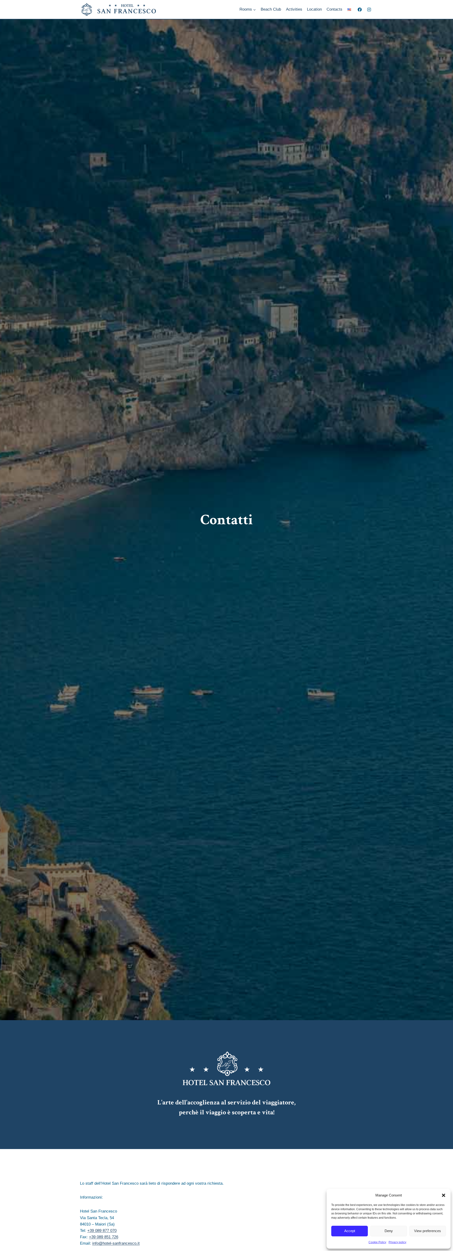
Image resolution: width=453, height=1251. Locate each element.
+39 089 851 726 (103, 1237)
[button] (443, 1195)
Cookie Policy (377, 1242)
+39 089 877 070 (102, 1230)
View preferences (427, 1231)
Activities (294, 9)
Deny (389, 1231)
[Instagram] (369, 9)
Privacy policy (397, 1242)
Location (314, 9)
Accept (349, 1231)
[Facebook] (360, 9)
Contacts (334, 9)
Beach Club (271, 9)
